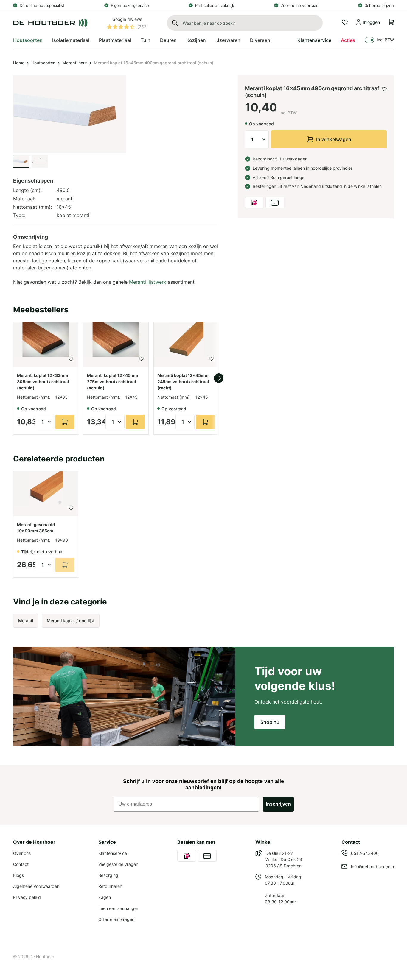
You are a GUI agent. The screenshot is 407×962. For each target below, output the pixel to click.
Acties (348, 40)
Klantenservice (314, 40)
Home (18, 62)
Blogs (18, 875)
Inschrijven (278, 804)
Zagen (104, 897)
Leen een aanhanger (118, 908)
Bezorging (108, 875)
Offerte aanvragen (116, 919)
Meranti (25, 620)
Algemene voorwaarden (36, 886)
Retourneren (110, 886)
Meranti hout (74, 62)
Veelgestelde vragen (118, 864)
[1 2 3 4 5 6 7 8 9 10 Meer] (257, 139)
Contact (21, 864)
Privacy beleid (27, 897)
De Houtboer (41, 956)
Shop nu (269, 722)
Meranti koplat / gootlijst (70, 620)
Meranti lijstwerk (147, 282)
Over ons (22, 853)
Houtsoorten (43, 62)
